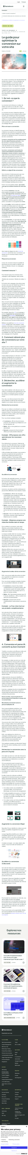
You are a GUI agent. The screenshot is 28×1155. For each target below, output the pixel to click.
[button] (24, 1)
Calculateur (4, 1101)
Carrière (16, 1094)
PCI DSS (17, 1118)
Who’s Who (4, 1103)
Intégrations (4, 1061)
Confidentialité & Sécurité (7, 1055)
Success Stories (5, 1092)
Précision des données (7, 1053)
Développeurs (18, 1077)
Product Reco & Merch (7, 1051)
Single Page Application (7, 1057)
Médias (16, 1063)
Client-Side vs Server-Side (7, 1084)
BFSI (16, 1054)
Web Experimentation (6, 1042)
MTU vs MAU (18, 1044)
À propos (17, 1092)
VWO (3, 1113)
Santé (16, 1052)
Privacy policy (16, 1144)
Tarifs (16, 1042)
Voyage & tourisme (19, 1061)
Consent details (4, 1144)
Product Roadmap (6, 1098)
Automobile (17, 1058)
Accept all (14, 1147)
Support (16, 1098)
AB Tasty (4, 1115)
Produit (16, 1075)
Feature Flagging (5, 1075)
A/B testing (4, 1069)
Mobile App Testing (6, 1048)
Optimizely (4, 1111)
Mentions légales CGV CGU (20, 1115)
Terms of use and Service (19, 1109)
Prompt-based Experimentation (5, 1072)
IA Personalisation (6, 1059)
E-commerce (18, 1056)
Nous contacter (18, 1096)
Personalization (5, 1077)
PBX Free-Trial (5, 1046)
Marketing (17, 1073)
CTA (15, 312)
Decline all (14, 1150)
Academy (4, 1094)
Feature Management (6, 1044)
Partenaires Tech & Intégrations (6, 1124)
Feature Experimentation (7, 1079)
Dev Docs (4, 1096)
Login (18, 2)
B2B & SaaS (17, 1065)
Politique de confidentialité (18, 1112)
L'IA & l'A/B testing (5, 1081)
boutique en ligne (15, 195)
